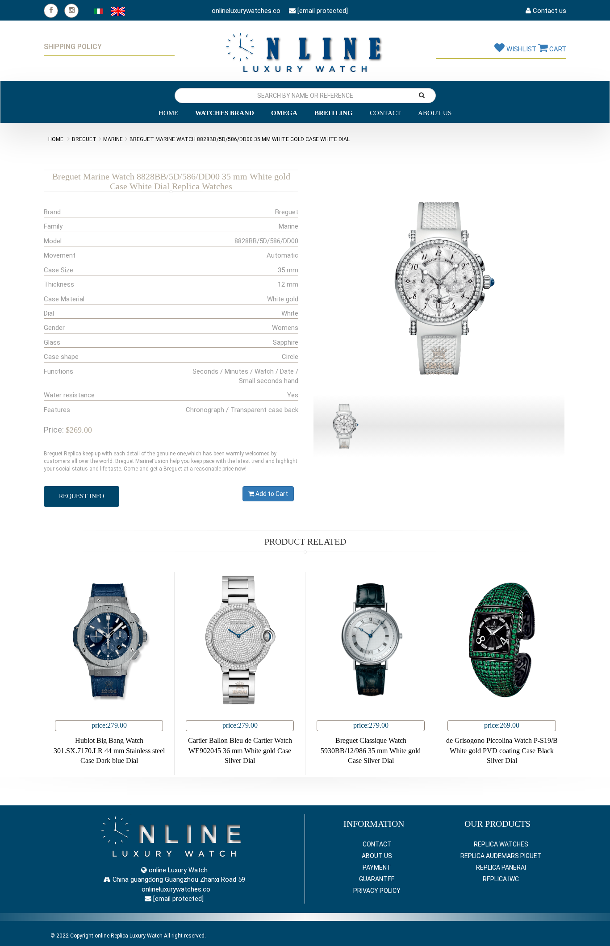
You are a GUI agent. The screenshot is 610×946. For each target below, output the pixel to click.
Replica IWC (501, 879)
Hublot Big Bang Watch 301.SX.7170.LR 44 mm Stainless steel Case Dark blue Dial (109, 751)
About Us (434, 113)
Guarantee (377, 879)
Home (168, 113)
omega (284, 113)
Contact (385, 113)
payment (377, 867)
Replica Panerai (501, 867)
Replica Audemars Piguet (501, 855)
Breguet (84, 139)
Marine (113, 139)
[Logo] (305, 49)
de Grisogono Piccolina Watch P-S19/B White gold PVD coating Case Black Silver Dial (502, 751)
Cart (556, 49)
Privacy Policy (377, 890)
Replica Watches (501, 844)
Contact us (548, 11)
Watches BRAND (224, 113)
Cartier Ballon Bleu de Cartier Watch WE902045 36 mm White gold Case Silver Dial (240, 751)
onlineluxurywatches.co (245, 11)
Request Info (81, 496)
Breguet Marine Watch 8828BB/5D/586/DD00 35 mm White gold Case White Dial (240, 139)
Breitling (333, 113)
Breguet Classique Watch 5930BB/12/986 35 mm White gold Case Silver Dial (371, 751)
